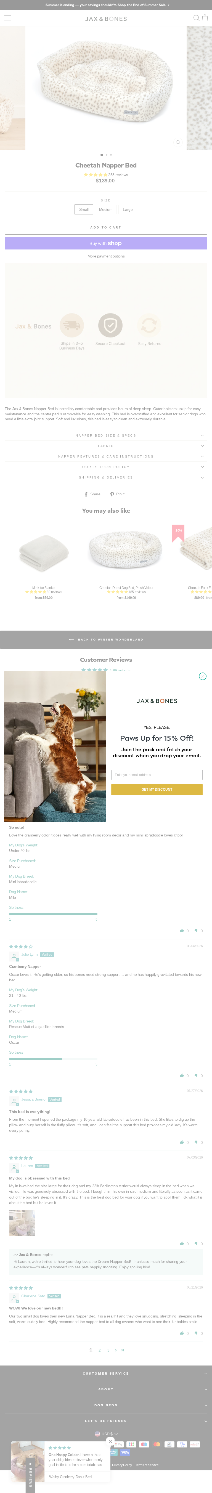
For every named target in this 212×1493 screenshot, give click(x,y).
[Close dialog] (202, 676)
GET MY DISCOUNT (157, 789)
